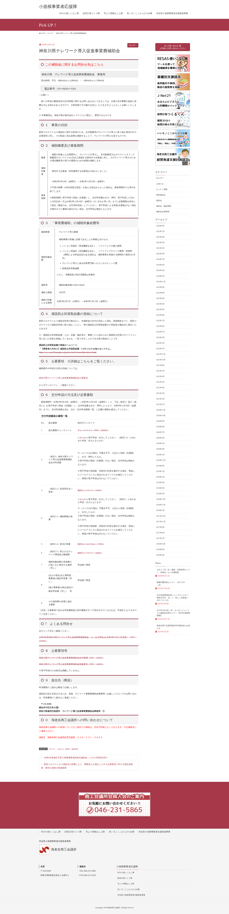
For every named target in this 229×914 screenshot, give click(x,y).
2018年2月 (160, 510)
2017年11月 (161, 522)
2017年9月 (160, 527)
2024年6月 (160, 254)
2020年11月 (161, 410)
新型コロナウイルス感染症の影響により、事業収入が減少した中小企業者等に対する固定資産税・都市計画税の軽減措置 (87, 766)
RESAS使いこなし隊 (51, 832)
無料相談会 (161, 195)
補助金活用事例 (162, 212)
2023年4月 (160, 304)
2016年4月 (160, 555)
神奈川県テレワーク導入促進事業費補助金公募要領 (63, 378)
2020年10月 (161, 416)
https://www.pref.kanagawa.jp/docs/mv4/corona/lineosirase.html (67, 352)
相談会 (159, 201)
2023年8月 (160, 293)
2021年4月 (160, 388)
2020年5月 (160, 443)
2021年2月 (160, 399)
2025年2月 (160, 243)
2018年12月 (161, 499)
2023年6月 (160, 298)
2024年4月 (160, 265)
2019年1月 (160, 494)
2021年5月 (160, 382)
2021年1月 (160, 404)
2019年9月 (160, 466)
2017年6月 (160, 533)
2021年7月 (160, 371)
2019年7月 (160, 471)
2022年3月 (160, 343)
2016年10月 (161, 544)
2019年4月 (160, 483)
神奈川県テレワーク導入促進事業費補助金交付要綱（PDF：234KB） (71, 658)
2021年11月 (161, 354)
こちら (81, 437)
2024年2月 (160, 276)
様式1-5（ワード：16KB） (90, 553)
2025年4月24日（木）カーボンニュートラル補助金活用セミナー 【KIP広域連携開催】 (173, 612)
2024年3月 (160, 270)
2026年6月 (160, 226)
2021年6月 (160, 376)
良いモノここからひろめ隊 (121, 832)
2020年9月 (160, 421)
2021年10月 (161, 360)
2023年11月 (161, 282)
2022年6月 (160, 326)
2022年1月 (160, 349)
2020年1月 (160, 455)
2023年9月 (160, 287)
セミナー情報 (161, 189)
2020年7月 (160, 432)
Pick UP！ (133, 45)
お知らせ (61, 749)
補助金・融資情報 (71, 749)
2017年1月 (160, 538)
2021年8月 (160, 365)
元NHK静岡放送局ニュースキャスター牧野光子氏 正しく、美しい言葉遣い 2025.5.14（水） (173, 597)
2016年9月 (160, 549)
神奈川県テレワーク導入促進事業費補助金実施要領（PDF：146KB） (71, 664)
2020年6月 (160, 438)
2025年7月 (160, 231)
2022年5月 (160, 332)
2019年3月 (160, 488)
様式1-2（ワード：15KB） (90, 490)
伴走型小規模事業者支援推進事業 (154, 832)
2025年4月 (160, 237)
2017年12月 (161, 516)
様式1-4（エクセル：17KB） (91, 544)
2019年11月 (161, 460)
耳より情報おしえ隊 (95, 832)
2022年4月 (160, 337)
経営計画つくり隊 (73, 832)
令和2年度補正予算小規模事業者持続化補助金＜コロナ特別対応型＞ (76, 757)
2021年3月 (160, 393)
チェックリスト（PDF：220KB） (93, 430)
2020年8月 (160, 427)
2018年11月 (161, 505)
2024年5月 (160, 259)
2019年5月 (160, 477)
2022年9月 (160, 310)
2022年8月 (160, 315)
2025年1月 (160, 248)
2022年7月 (160, 321)
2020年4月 (160, 449)
